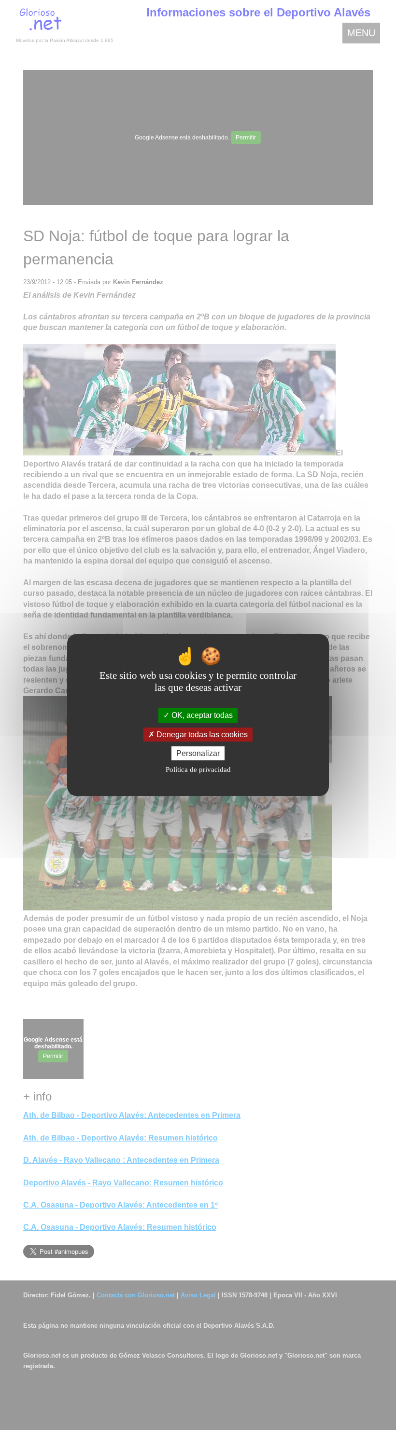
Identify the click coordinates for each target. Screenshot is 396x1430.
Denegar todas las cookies (201, 734)
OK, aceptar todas (201, 715)
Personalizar (198, 753)
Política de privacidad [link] (198, 769)
